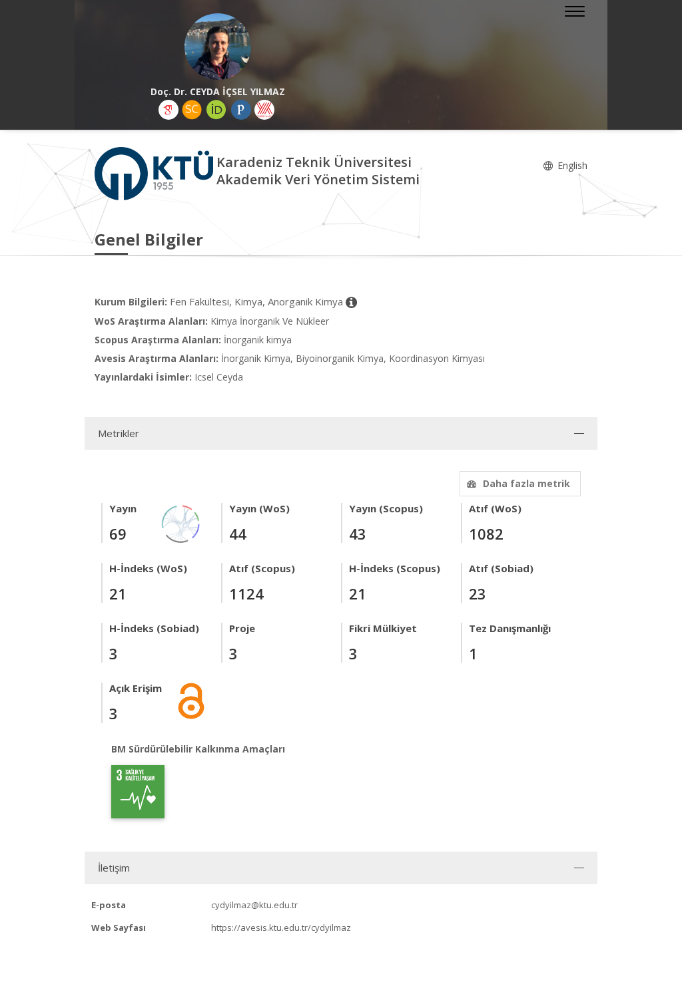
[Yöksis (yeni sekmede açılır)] (264, 110)
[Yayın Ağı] (181, 522)
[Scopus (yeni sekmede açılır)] (192, 110)
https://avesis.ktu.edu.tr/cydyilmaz (281, 927)
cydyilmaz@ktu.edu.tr (254, 905)
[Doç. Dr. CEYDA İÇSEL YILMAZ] (218, 46)
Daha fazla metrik (526, 483)
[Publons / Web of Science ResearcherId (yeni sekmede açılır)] (241, 110)
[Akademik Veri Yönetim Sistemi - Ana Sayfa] (155, 172)
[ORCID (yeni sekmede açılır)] (216, 110)
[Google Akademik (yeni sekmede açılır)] (168, 110)
